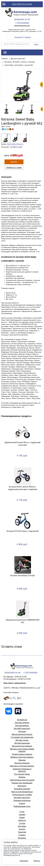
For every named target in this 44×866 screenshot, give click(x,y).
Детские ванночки (22, 743)
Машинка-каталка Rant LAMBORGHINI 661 (22, 621)
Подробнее (24, 861)
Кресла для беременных (22, 792)
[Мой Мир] (10, 129)
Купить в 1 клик (13, 167)
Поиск (36, 44)
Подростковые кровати (22, 754)
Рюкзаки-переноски (22, 801)
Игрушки (22, 731)
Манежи (22, 760)
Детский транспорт (18, 58)
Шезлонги (22, 786)
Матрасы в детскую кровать (22, 766)
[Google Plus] (12, 129)
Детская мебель (22, 726)
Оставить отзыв (16, 147)
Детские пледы (22, 740)
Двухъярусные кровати (22, 746)
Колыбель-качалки (22, 789)
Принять (37, 861)
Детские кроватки (22, 763)
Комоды (22, 777)
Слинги (22, 803)
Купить (14, 162)
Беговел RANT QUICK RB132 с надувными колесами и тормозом (22, 488)
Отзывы (22, 835)
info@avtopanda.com (22, 25)
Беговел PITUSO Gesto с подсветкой (22, 531)
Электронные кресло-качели (22, 780)
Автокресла (22, 720)
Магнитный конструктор (22, 734)
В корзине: (23, 37)
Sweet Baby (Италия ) (15, 144)
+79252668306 (22, 23)
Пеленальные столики (22, 795)
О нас (22, 812)
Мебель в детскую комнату (22, 757)
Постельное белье (22, 774)
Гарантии (22, 832)
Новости (22, 820)
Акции (22, 817)
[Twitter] (5, 129)
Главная (4, 58)
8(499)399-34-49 (22, 19)
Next (41, 84)
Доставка (22, 826)
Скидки (22, 815)
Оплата (22, 829)
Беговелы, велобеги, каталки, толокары (19, 62)
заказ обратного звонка (22, 4)
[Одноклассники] (8, 129)
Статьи (22, 823)
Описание (5, 147)
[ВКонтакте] (3, 129)
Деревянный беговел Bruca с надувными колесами (22, 443)
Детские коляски (22, 723)
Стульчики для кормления (22, 737)
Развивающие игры (22, 806)
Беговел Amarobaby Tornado (22, 576)
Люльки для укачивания (22, 783)
